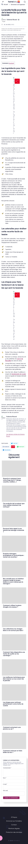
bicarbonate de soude (19, 374)
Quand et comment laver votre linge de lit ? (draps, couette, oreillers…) (12, 480)
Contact (14, 825)
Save (14, 446)
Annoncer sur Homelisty (14, 821)
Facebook (6, 446)
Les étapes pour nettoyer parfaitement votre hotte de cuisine (13, 703)
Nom (4, 778)
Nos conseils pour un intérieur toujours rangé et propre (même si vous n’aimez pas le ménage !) (13, 581)
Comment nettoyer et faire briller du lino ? (12, 751)
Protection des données (14, 832)
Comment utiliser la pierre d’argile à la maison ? (12, 606)
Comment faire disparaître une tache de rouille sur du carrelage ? (14, 653)
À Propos (14, 817)
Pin (17, 81)
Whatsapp (21, 446)
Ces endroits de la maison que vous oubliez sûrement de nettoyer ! (13, 505)
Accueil (6, 4)
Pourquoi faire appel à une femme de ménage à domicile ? (13, 530)
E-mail (5, 784)
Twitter (15, 443)
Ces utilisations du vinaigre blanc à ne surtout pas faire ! (13, 629)
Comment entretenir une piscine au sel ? (12, 728)
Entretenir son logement (18, 4)
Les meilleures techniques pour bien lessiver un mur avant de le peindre (14, 678)
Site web (5, 790)
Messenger (7, 450)
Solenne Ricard (12, 19)
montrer (11, 63)
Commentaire (7, 768)
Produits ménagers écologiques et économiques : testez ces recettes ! (13, 555)
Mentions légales (14, 828)
